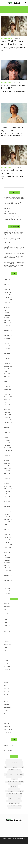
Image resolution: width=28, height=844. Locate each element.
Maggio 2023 (7, 376)
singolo (17, 803)
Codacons (12, 764)
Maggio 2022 (7, 407)
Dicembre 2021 (7, 419)
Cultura (6, 628)
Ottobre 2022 (7, 394)
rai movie (11, 798)
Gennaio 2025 (7, 325)
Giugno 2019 (7, 496)
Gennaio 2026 (7, 294)
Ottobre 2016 (7, 578)
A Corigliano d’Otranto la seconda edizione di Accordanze (12, 212)
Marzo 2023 (7, 381)
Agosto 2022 (7, 399)
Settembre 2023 (8, 366)
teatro (19, 805)
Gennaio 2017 (7, 570)
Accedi (5, 743)
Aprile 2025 (7, 317)
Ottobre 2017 (7, 547)
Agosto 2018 (7, 522)
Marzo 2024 (7, 351)
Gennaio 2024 (7, 356)
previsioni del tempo (14, 788)
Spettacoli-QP (7, 707)
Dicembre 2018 (7, 511)
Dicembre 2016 (7, 573)
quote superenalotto (12, 793)
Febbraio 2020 (7, 476)
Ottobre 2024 (7, 333)
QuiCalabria (7, 669)
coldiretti (19, 764)
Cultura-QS (7, 638)
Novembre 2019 (8, 483)
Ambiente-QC (7, 606)
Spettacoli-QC (7, 704)
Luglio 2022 (7, 402)
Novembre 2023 (8, 361)
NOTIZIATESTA (14, 786)
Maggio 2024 (7, 345)
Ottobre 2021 (7, 425)
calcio (14, 760)
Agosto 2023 (7, 368)
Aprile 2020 (7, 470)
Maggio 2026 (7, 284)
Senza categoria (8, 691)
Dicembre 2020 (8, 450)
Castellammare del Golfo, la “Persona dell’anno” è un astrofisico (13, 231)
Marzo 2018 (7, 534)
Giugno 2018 (7, 527)
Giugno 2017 (7, 557)
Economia (6, 641)
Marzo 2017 (7, 565)
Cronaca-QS (7, 625)
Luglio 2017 (7, 555)
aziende (9, 760)
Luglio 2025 (7, 310)
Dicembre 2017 (7, 542)
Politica (6, 663)
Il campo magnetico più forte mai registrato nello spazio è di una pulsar (13, 233)
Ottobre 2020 (7, 455)
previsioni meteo (10, 791)
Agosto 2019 (7, 491)
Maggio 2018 (7, 529)
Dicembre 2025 (8, 297)
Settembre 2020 (8, 458)
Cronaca (6, 616)
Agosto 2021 (7, 430)
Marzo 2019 (7, 504)
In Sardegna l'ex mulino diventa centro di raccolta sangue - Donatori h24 (13, 246)
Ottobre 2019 (7, 486)
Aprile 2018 (7, 532)
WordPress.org (8, 750)
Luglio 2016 (7, 585)
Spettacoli (9, 38)
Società (6, 695)
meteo (19, 776)
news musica (17, 784)
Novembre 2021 (8, 422)
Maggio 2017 (7, 560)
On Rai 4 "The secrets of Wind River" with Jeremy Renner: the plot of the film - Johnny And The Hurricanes (14, 262)
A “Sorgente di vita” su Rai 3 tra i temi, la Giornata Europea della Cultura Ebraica (14, 197)
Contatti (14, 824)
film (17, 774)
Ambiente (6, 603)
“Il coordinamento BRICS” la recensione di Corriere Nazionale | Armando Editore (14, 255)
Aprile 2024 (7, 348)
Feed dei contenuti (8, 745)
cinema (20, 762)
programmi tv (19, 791)
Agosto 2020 (7, 460)
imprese (21, 774)
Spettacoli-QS (7, 710)
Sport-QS (6, 723)
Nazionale (3, 38)
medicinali (13, 776)
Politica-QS (7, 666)
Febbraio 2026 (7, 292)
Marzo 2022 (7, 412)
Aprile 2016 (7, 593)
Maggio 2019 (7, 499)
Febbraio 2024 (7, 353)
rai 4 (16, 796)
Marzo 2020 (7, 473)
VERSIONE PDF (8, 732)
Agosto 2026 (7, 277)
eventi (6, 774)
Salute (5, 679)
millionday (14, 779)
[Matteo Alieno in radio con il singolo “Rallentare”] (14, 113)
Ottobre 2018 (7, 516)
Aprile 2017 (7, 562)
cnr (7, 764)
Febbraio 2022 (7, 414)
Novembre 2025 (8, 300)
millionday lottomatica (11, 781)
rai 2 (8, 796)
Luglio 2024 (7, 340)
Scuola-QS (6, 688)
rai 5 (20, 796)
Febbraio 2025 (7, 322)
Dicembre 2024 (8, 328)
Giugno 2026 (7, 282)
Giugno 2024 (7, 343)
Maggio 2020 (7, 468)
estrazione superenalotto (14, 772)
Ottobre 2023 (7, 363)
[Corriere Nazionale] (14, 3)
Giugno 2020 (7, 465)
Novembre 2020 (8, 453)
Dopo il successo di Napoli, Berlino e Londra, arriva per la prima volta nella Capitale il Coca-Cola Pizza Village (13, 218)
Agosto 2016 (7, 583)
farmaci (12, 774)
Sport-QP (6, 720)
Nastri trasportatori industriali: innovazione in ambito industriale (12, 239)
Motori (6, 657)
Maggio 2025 (7, 315)
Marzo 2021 (7, 442)
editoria (21, 767)
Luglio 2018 (7, 524)
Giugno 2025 (7, 312)
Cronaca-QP (7, 622)
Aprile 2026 (7, 287)
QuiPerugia (7, 672)
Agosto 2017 (7, 552)
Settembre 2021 (8, 427)
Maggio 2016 (7, 590)
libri (8, 776)
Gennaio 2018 (7, 539)
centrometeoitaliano (11, 762)
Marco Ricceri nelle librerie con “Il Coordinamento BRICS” (13, 257)
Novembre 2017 (8, 545)
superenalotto (11, 805)
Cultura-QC (7, 631)
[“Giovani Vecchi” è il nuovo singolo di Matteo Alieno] (14, 26)
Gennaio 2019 (7, 509)
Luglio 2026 (7, 279)
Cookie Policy (8, 839)
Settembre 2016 (8, 580)
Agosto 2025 (7, 307)
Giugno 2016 (7, 588)
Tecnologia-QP (8, 729)
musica (10, 784)
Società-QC (7, 698)
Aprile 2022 (7, 409)
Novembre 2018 (8, 514)
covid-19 (15, 767)
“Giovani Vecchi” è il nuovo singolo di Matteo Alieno (12, 42)
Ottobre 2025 (7, 302)
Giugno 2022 (7, 404)
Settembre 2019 (8, 488)
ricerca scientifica (12, 800)
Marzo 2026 (7, 289)
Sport (5, 713)
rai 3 (12, 796)
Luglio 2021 (7, 432)
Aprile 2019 (7, 501)
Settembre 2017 (8, 550)
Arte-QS (6, 613)
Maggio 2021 (7, 437)
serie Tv (11, 803)
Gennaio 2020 (7, 478)
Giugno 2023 (7, 374)
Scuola (5, 685)
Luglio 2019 (7, 493)
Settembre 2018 (8, 519)
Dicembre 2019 (7, 481)
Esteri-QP (6, 650)
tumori (18, 808)
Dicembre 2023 (7, 358)
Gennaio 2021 (7, 448)
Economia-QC (7, 644)
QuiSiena (6, 676)
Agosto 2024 (7, 338)
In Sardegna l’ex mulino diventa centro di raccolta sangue (14, 249)
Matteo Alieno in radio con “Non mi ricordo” (12, 171)
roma (20, 800)
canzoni (20, 760)
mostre (21, 781)
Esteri (5, 647)
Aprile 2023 (7, 379)
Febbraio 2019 (7, 506)
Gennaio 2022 (7, 417)
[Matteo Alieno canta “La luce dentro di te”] (14, 70)
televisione (11, 808)
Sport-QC (6, 717)
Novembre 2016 (8, 575)
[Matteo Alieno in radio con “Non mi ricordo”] (14, 155)
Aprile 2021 (7, 440)
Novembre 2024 (8, 330)
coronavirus (8, 767)
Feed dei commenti (9, 748)
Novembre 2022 (8, 391)
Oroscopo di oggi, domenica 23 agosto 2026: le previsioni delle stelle (13, 202)
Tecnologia (7, 726)
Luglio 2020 (7, 463)
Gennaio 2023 (7, 386)
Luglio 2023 (7, 371)
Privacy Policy (14, 827)
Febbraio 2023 (7, 384)
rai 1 (21, 793)
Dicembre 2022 (7, 389)
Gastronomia (7, 654)
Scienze (6, 682)
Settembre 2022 (8, 396)
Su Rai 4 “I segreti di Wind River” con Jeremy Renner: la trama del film (13, 265)
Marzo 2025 (7, 320)
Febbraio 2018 (7, 537)
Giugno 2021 (7, 435)
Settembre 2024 (8, 335)
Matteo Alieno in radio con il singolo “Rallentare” (13, 129)
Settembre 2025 (8, 305)
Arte (5, 609)
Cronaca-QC (7, 619)
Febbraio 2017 (7, 567)
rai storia (17, 798)
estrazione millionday (14, 769)
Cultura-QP (7, 635)
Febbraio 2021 (7, 445)
